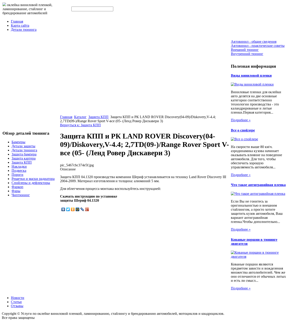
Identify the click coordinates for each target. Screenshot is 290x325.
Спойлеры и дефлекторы (31, 183)
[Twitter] (68, 209)
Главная (17, 21)
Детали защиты (23, 146)
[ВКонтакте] (63, 209)
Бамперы (18, 142)
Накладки (19, 166)
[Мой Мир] (77, 209)
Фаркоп (17, 187)
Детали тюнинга (23, 29)
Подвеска (19, 170)
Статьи (16, 302)
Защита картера (24, 158)
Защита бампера (24, 154)
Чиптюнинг (21, 195)
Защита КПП (22, 162)
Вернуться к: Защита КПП (80, 125)
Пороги (17, 175)
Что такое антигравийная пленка (258, 185)
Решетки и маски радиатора (33, 179)
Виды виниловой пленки (251, 75)
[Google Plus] (87, 209)
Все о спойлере (243, 130)
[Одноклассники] (72, 209)
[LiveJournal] (82, 209)
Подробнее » (241, 120)
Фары (16, 191)
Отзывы (17, 306)
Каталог (80, 117)
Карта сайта (20, 25)
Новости (17, 298)
